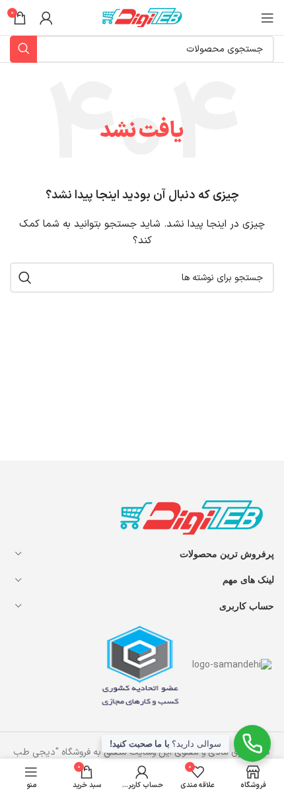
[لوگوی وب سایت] (142, 17)
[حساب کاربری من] (46, 18)
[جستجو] (25, 277)
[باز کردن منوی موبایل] (267, 18)
